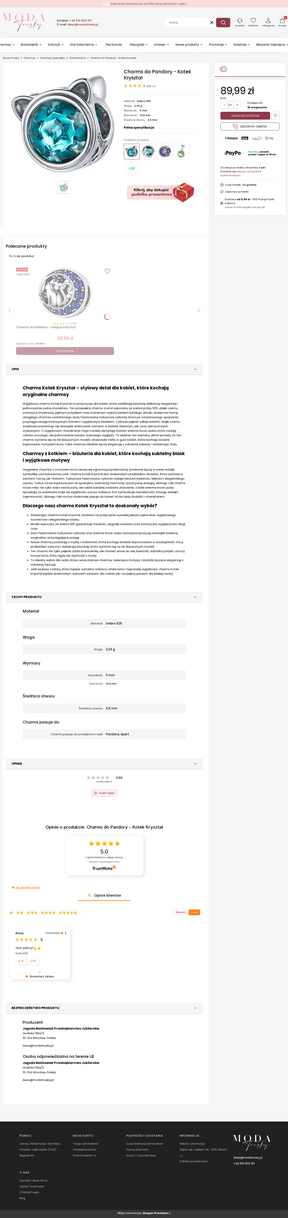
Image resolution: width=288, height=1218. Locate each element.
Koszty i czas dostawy (141, 1155)
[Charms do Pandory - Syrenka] (148, 151)
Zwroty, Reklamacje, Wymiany (40, 1144)
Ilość (223, 98)
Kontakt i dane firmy (33, 1181)
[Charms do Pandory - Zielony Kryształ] (181, 151)
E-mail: (77, 24)
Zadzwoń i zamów (253, 126)
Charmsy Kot (77, 58)
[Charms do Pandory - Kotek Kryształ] (131, 151)
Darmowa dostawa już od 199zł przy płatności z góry (148, 4)
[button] (223, 22)
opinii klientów (104, 857)
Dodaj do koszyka (245, 116)
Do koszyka (65, 351)
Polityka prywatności (193, 1161)
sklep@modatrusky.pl (248, 1158)
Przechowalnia (83, 1155)
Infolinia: (74, 21)
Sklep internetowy (143, 1213)
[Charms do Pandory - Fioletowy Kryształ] (165, 151)
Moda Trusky (11, 58)
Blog (22, 1198)
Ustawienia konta (84, 1150)
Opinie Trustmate (32, 1186)
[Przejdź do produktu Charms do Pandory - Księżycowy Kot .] (65, 293)
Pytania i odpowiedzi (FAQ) (38, 1150)
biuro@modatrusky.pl (38, 1045)
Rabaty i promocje (192, 1144)
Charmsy (29, 58)
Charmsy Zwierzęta (52, 58)
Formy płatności (137, 1150)
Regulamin (27, 1155)
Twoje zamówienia (85, 1144)
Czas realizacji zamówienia (144, 1144)
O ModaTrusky (29, 1192)
